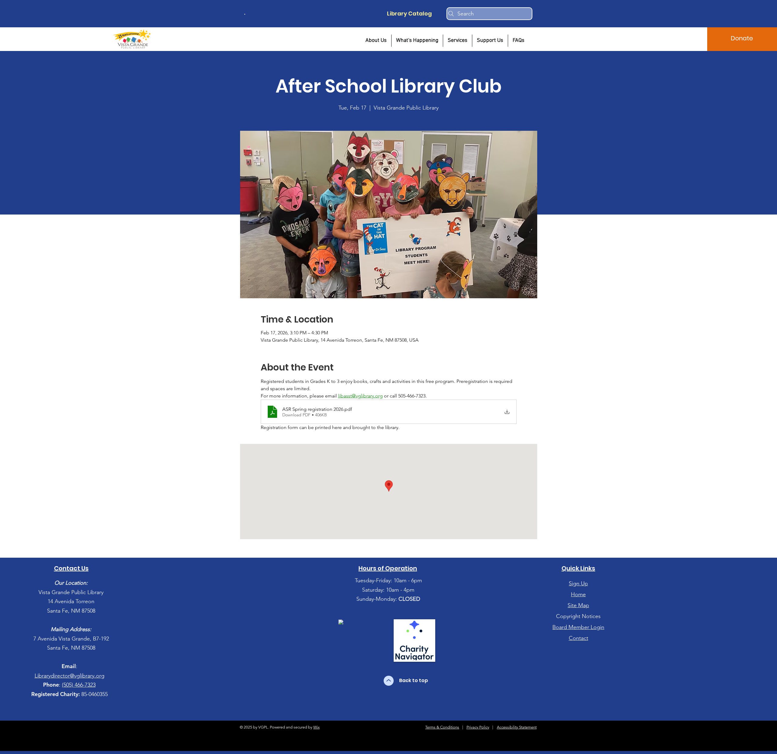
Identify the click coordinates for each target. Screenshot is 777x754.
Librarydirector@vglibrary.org (69, 675)
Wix (316, 727)
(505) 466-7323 (79, 684)
